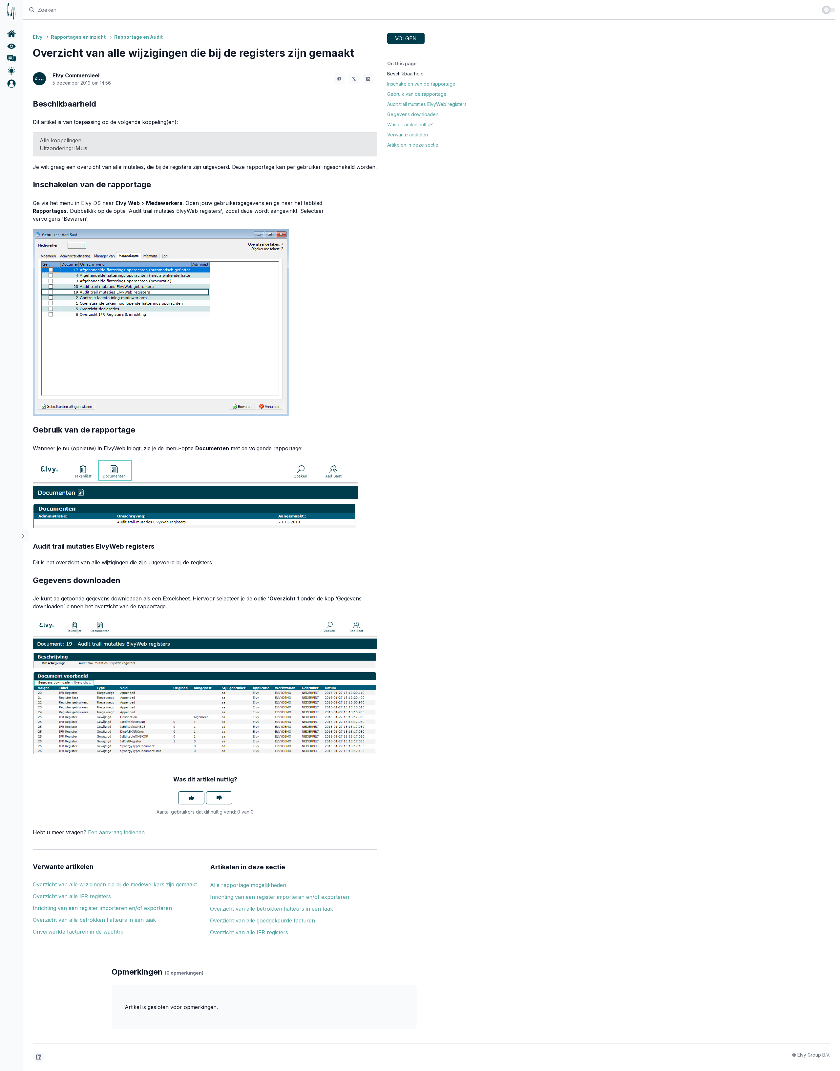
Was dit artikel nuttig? (410, 124)
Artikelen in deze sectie (412, 145)
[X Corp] (353, 78)
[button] (11, 83)
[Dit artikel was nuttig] (191, 797)
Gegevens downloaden (412, 114)
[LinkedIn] (368, 78)
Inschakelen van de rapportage (421, 84)
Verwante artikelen (407, 134)
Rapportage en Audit (138, 37)
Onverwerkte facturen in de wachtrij (78, 931)
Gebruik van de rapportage (417, 94)
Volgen (406, 38)
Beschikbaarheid (405, 73)
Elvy (37, 37)
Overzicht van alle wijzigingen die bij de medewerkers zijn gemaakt (115, 884)
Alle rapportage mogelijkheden (248, 885)
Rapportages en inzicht (78, 37)
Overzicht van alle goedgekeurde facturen (262, 920)
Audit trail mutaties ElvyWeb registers (427, 104)
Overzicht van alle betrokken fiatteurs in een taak (94, 920)
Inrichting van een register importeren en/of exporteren (102, 908)
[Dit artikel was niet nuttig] (219, 797)
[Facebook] (339, 78)
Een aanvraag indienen (116, 832)
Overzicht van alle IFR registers (72, 896)
